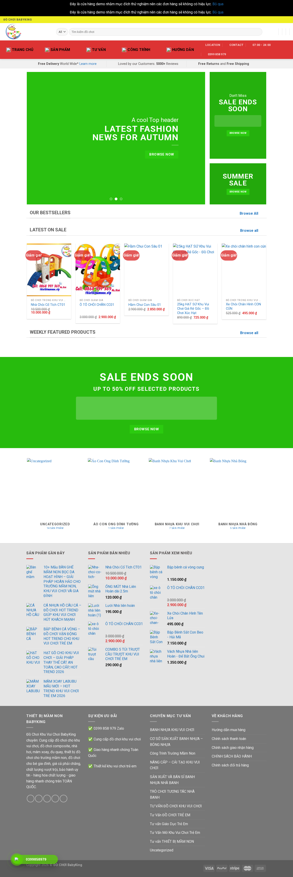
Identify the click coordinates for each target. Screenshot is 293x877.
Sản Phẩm (60, 50)
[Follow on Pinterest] (63, 798)
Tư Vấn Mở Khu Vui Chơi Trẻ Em (175, 832)
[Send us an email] (283, 19)
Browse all (249, 230)
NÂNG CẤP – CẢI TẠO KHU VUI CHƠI (175, 765)
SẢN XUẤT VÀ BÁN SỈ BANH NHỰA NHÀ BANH (172, 780)
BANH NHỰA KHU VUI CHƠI (172, 730)
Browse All (249, 213)
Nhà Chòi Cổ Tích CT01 (48, 305)
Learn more (88, 64)
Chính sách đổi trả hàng (230, 765)
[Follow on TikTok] (274, 19)
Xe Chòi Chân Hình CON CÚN (243, 306)
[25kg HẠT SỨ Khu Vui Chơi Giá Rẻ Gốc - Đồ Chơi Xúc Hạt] (195, 269)
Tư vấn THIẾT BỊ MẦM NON (172, 841)
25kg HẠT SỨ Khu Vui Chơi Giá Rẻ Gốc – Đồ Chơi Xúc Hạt (193, 308)
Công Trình (139, 50)
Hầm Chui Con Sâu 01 (144, 305)
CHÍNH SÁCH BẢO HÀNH (232, 756)
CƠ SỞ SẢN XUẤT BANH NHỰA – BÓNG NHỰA (176, 742)
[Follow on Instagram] (270, 19)
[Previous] (36, 138)
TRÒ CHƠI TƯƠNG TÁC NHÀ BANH (172, 794)
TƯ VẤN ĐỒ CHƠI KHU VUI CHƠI (176, 806)
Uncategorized (161, 850)
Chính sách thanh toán (229, 739)
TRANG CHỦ (22, 50)
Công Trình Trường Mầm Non (172, 753)
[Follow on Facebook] (265, 19)
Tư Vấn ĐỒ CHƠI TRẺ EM (170, 815)
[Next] (196, 138)
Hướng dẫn (183, 50)
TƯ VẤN (99, 50)
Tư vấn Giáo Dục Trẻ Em (169, 824)
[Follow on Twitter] (278, 19)
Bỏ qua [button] (217, 4)
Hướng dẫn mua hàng (228, 730)
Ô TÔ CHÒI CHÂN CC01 (97, 305)
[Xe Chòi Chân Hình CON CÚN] (244, 269)
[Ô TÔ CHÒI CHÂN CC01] (98, 269)
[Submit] (258, 32)
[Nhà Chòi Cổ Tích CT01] (49, 269)
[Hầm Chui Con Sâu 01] (146, 269)
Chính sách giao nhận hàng (233, 747)
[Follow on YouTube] (287, 19)
